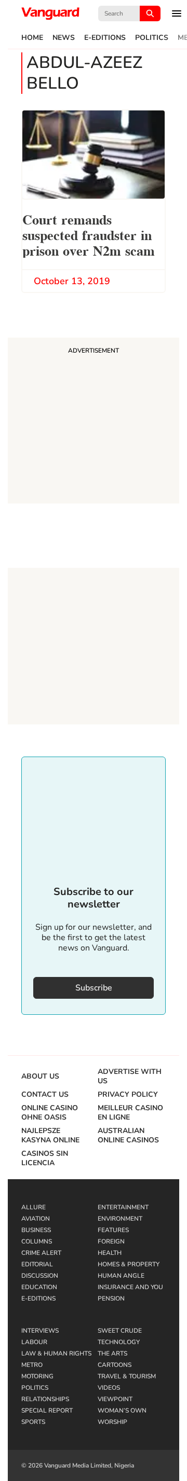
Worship (112, 1422)
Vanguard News (50, 13)
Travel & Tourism (127, 1376)
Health (110, 1253)
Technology (119, 1342)
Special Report (47, 1410)
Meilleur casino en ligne (130, 1112)
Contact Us (45, 1094)
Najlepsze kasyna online (50, 1135)
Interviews (40, 1330)
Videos (109, 1388)
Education (39, 1287)
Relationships (45, 1399)
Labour (34, 1342)
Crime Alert (41, 1253)
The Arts (112, 1353)
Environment (120, 1218)
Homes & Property (128, 1264)
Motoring (37, 1376)
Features (113, 1230)
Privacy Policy (128, 1094)
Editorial (37, 1264)
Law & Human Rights (56, 1353)
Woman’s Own (122, 1410)
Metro (32, 1365)
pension (111, 1298)
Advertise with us (130, 1076)
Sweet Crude (120, 1330)
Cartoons (114, 1365)
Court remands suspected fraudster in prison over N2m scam (88, 234)
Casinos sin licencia (44, 1158)
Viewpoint (115, 1399)
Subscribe (93, 988)
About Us (40, 1076)
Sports (33, 1422)
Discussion (39, 1276)
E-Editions (105, 38)
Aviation (35, 1218)
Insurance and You (130, 1287)
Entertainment (123, 1207)
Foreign (111, 1241)
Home (32, 38)
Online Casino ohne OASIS (49, 1112)
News (63, 38)
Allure (33, 1207)
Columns (36, 1241)
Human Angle (121, 1276)
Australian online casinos (128, 1135)
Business (36, 1230)
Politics (151, 38)
